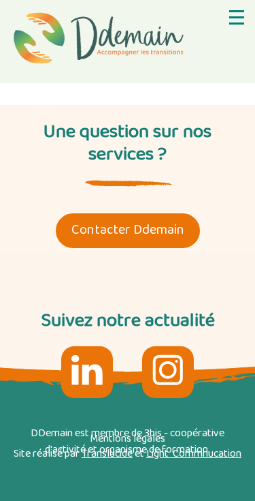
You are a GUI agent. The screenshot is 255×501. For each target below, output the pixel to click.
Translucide (107, 453)
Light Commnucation (193, 453)
